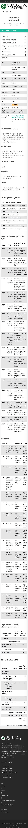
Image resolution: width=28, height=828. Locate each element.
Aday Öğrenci (20, 1)
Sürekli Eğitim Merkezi (7, 770)
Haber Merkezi (6, 775)
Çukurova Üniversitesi (10, 1)
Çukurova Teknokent (7, 777)
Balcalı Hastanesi (6, 766)
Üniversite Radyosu (7, 768)
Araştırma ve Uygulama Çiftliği (9, 773)
